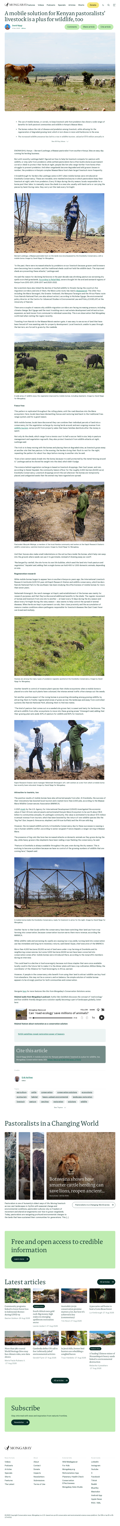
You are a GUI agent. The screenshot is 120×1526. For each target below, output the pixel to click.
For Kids (66, 1465)
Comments (72, 27)
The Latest (9, 1484)
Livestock (21, 1102)
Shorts (81, 5)
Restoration (58, 1102)
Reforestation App (70, 1473)
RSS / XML (96, 1503)
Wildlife (84, 1102)
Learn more (19, 1259)
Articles (71, 5)
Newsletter (19, 1422)
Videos (41, 5)
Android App (96, 1495)
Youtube (94, 1469)
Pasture (32, 1102)
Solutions (72, 1102)
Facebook (95, 1477)
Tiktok (94, 1480)
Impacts (37, 1473)
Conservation (46, 1092)
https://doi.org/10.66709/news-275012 (64, 1060)
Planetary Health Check (73, 1477)
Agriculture (21, 1092)
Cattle (33, 1092)
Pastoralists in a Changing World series (92, 1205)
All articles (105, 1282)
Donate (93, 5)
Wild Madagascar (70, 1462)
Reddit (94, 1484)
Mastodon (95, 1492)
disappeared (81, 291)
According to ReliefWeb (49, 280)
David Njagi (17, 25)
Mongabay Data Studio (72, 1487)
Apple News (96, 1499)
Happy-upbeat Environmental (55, 1097)
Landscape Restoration (82, 1097)
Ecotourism (22, 1097)
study (23, 809)
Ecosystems (87, 1092)
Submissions (39, 1480)
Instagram (95, 1465)
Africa (23, 28)
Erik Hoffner (27, 1077)
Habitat (34, 1097)
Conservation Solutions (67, 1092)
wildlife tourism (21, 428)
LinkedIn (95, 1462)
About (36, 1462)
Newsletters (39, 1477)
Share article (89, 27)
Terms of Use (39, 1484)
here (24, 991)
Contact (37, 1465)
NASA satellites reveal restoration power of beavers (41, 1034)
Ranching (45, 1102)
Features (31, 5)
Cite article (106, 27)
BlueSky (95, 1488)
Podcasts (51, 5)
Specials (62, 5)
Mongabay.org (68, 1469)
